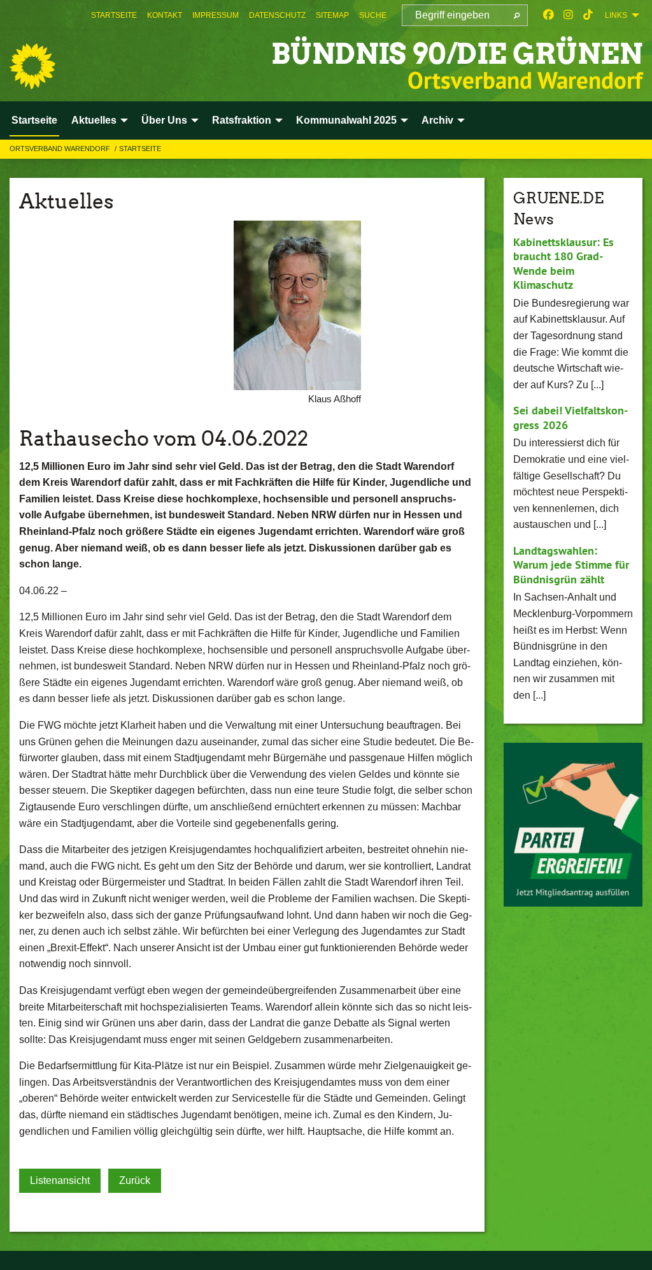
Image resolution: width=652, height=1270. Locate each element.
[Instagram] (568, 15)
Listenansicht (60, 1180)
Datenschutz (277, 15)
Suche (372, 15)
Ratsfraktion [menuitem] (241, 120)
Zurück (134, 1180)
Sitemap (332, 15)
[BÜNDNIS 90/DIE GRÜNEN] (32, 66)
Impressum (215, 15)
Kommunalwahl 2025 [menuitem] (346, 120)
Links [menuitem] (616, 15)
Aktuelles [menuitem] (94, 120)
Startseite (114, 15)
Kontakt (164, 15)
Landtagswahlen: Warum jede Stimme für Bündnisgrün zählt (571, 565)
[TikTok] (588, 15)
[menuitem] (114, 15)
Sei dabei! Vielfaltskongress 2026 (570, 417)
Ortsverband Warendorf (61, 148)
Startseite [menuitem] (34, 120)
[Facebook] (548, 15)
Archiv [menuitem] (437, 120)
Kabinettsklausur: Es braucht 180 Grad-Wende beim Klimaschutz (563, 264)
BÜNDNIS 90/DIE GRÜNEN (456, 54)
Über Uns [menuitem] (164, 120)
